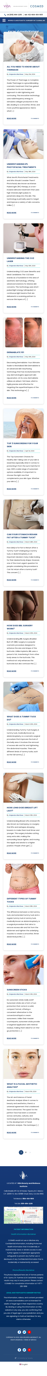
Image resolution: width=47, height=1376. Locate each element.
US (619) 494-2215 (14, 15)
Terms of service (30, 1340)
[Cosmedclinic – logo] (23, 2)
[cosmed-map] (23, 1207)
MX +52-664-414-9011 (34, 15)
